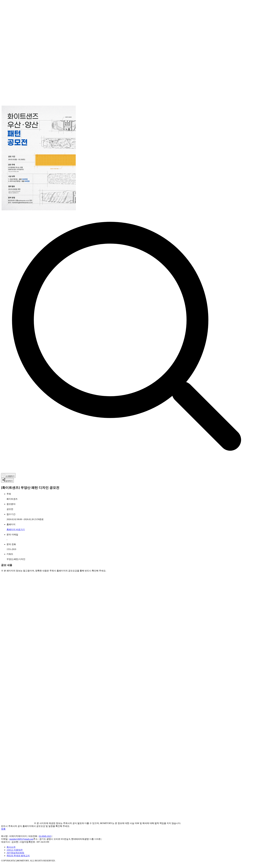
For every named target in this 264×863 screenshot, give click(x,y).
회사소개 (11, 847)
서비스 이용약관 (15, 850)
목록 (3, 829)
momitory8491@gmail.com (21, 839)
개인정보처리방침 (15, 853)
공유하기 (9, 481)
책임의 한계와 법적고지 (18, 855)
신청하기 (38, 741)
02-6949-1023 (45, 836)
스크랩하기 (10, 476)
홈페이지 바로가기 (16, 529)
